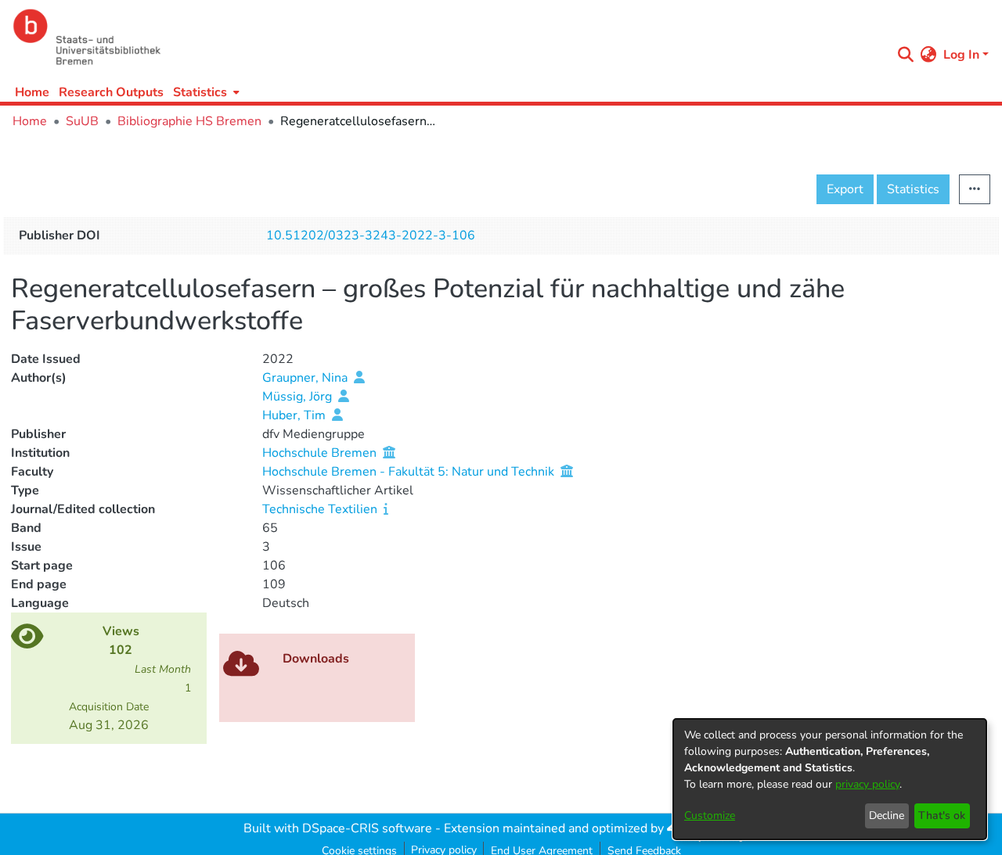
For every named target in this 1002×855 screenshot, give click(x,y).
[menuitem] (205, 92)
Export (845, 189)
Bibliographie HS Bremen (189, 121)
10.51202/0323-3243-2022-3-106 (370, 235)
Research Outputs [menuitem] (111, 92)
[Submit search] (906, 54)
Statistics (913, 189)
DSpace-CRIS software (367, 828)
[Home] (448, 37)
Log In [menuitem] (961, 54)
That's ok (941, 815)
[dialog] (829, 779)
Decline (886, 815)
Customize (709, 815)
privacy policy (867, 784)
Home (32, 92)
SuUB (82, 121)
